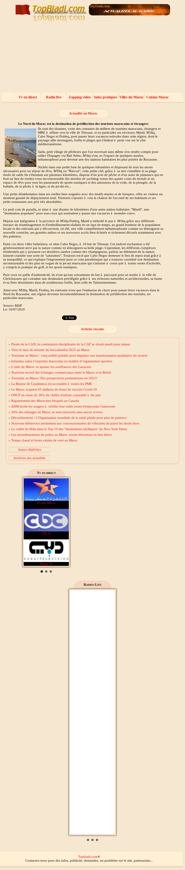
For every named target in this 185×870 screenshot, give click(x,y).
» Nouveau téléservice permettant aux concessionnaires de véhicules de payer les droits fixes (74, 423)
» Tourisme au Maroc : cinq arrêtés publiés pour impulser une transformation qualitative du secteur (78, 355)
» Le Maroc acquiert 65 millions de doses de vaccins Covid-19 (53, 389)
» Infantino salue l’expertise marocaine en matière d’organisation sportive (60, 361)
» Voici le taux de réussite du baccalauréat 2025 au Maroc (49, 350)
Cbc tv (46, 533)
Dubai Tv (46, 564)
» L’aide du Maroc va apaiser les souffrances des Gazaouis (50, 367)
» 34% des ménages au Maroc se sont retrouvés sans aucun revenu (56, 412)
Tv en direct (27, 97)
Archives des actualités (29, 458)
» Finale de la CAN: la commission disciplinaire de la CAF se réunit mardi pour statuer (69, 344)
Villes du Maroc (131, 97)
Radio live (53, 97)
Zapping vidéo (80, 97)
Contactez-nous (36, 860)
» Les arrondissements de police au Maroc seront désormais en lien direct (60, 434)
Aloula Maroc (46, 503)
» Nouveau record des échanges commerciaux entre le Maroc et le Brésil (60, 372)
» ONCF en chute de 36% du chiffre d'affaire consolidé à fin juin (55, 395)
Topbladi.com (87, 856)
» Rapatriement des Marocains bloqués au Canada (44, 401)
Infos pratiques (105, 97)
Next (63, 522)
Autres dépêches (29, 449)
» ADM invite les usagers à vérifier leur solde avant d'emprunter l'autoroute (62, 406)
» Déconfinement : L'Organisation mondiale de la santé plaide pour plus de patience (68, 418)
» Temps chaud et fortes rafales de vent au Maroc (43, 440)
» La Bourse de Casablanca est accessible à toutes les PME (50, 384)
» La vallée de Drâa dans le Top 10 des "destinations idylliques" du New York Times (68, 429)
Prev (29, 522)
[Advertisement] (92, 58)
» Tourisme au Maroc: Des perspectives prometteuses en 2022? (53, 378)
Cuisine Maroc (157, 97)
